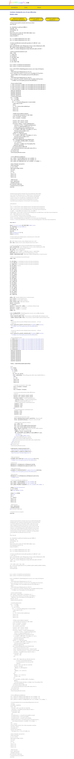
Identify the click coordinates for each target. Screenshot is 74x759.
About (39, 7)
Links (25, 7)
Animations (14, 7)
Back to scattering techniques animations (18, 19)
